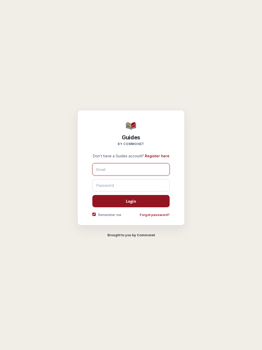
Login (131, 201)
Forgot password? (155, 215)
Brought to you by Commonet (131, 235)
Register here (157, 156)
